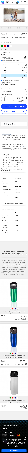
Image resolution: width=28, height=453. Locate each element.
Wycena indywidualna (7, 94)
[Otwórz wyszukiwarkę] (13, 2)
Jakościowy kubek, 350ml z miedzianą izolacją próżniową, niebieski (14, 356)
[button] (26, 319)
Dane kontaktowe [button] (9, 426)
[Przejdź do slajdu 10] (21, 27)
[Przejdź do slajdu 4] (8, 27)
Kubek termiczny (6, 134)
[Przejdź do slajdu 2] (3, 27)
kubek (9, 139)
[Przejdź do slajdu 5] (10, 27)
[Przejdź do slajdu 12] (26, 27)
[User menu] (21, 2)
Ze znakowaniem (6, 91)
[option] (10, 308)
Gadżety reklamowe (6, 37)
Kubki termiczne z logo (20, 37)
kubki (22, 164)
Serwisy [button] (5, 429)
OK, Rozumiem (14, 450)
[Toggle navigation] (25, 2)
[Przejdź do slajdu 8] (17, 27)
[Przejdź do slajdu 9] (19, 27)
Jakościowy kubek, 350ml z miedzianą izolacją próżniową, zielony (14, 312)
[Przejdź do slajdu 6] (12, 27)
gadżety (23, 146)
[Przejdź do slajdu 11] (24, 27)
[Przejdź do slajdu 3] (6, 27)
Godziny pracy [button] (8, 432)
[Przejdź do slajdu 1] (1, 27)
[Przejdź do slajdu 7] (15, 27)
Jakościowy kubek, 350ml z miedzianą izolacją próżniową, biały (14, 401)
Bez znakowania (5, 89)
